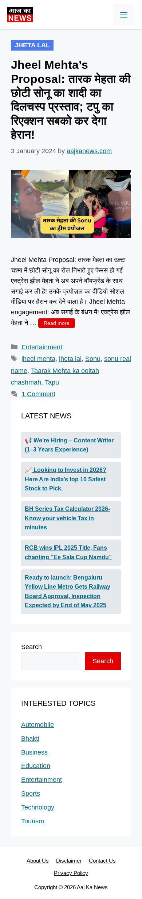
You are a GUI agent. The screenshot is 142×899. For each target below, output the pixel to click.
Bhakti (30, 738)
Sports (30, 793)
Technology (37, 807)
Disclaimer (69, 861)
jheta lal (70, 358)
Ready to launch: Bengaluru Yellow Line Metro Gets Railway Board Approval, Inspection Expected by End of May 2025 (67, 591)
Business (34, 752)
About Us (38, 861)
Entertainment (41, 347)
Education (35, 765)
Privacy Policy (71, 873)
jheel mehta (38, 358)
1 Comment (38, 394)
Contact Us (102, 861)
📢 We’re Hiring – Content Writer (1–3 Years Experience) (69, 445)
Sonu (92, 358)
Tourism (32, 821)
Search (31, 647)
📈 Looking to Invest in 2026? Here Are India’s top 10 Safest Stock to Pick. (65, 479)
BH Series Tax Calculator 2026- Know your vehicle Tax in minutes (67, 518)
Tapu (52, 382)
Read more (57, 323)
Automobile (37, 724)
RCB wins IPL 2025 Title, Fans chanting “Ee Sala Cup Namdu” (68, 552)
